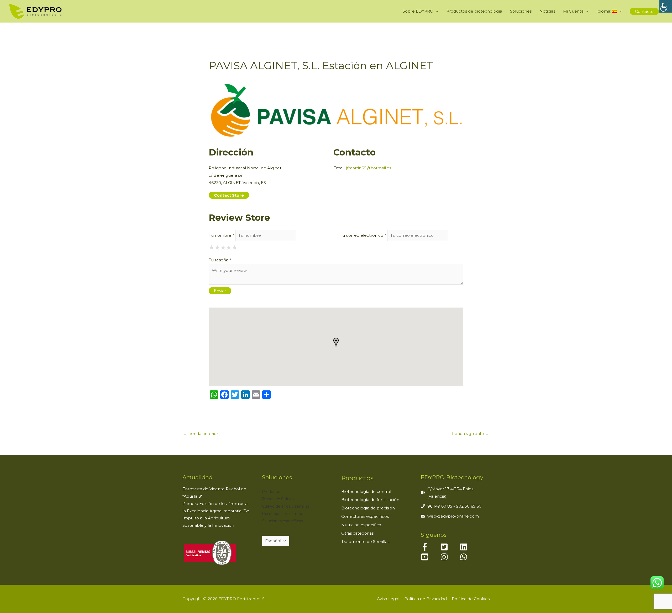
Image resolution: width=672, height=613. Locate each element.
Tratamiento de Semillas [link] (365, 541)
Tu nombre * (221, 235)
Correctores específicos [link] (365, 516)
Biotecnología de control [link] (366, 491)
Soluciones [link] (521, 11)
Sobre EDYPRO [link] (418, 11)
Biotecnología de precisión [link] (368, 508)
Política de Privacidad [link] (425, 598)
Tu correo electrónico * (363, 235)
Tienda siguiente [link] (470, 433)
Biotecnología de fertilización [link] (370, 499)
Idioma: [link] (604, 11)
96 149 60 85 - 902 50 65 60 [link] (454, 506)
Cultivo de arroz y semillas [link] (285, 506)
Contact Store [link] (229, 195)
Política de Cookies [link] (471, 598)
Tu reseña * (220, 259)
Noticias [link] (547, 11)
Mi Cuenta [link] (573, 11)
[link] (665, 6)
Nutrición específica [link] (361, 524)
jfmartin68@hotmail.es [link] (368, 167)
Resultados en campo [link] (282, 513)
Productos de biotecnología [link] (474, 11)
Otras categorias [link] (357, 533)
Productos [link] (271, 491)
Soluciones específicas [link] (282, 521)
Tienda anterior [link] (200, 433)
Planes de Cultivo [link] (278, 499)
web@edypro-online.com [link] (453, 516)
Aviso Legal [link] (388, 598)
